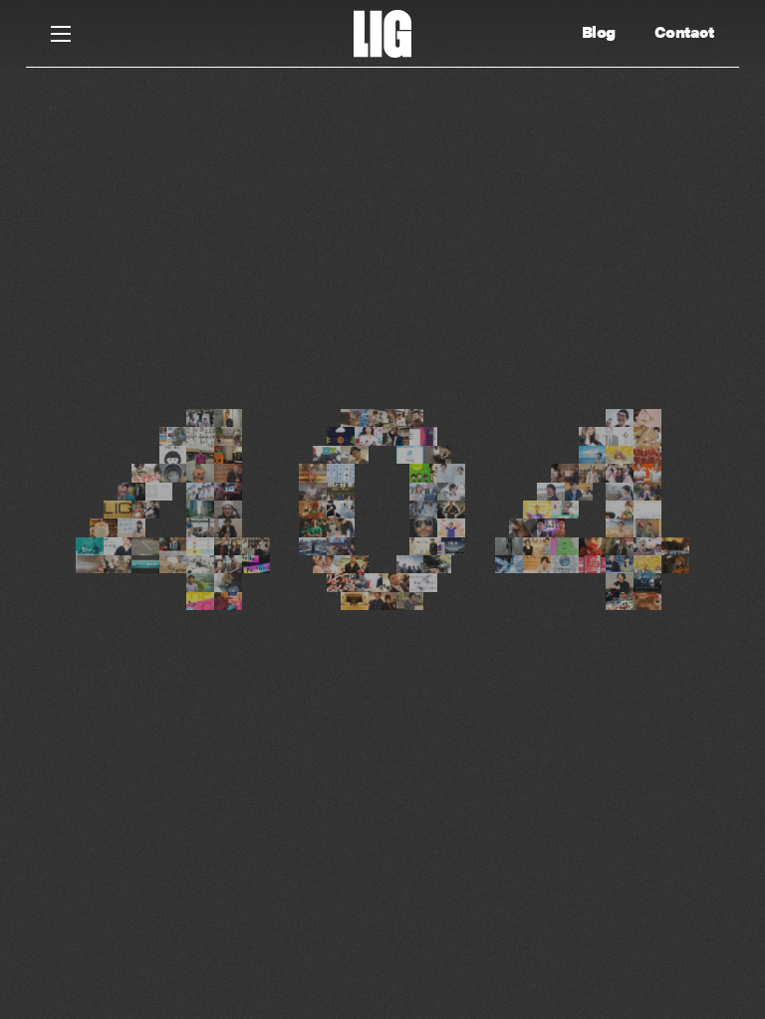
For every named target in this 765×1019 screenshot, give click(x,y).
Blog (599, 32)
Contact (684, 32)
